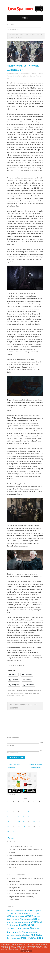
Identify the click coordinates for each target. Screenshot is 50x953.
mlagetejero (10, 73)
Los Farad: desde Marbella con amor (26, 894)
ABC (8, 910)
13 (29, 817)
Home (16, 35)
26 (24, 827)
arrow (31, 913)
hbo (34, 691)
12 (24, 817)
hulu (11, 922)
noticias (28, 924)
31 (13, 832)
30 (8, 832)
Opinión (15, 76)
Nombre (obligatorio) (13, 737)
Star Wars (22, 935)
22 (39, 822)
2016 (22, 35)
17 (13, 822)
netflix (19, 925)
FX (21, 919)
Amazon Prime (23, 910)
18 (19, 822)
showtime (27, 932)
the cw (35, 934)
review (26, 928)
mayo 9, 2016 (19, 73)
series (22, 696)
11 (19, 817)
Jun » (13, 838)
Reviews (20, 76)
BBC (34, 913)
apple (17, 913)
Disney (38, 916)
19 (24, 822)
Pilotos (20, 929)
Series (9, 78)
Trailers (31, 937)
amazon (14, 910)
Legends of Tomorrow (21, 922)
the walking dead (16, 938)
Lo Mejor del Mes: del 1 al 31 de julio (21, 846)
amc (13, 913)
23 (8, 827)
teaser (28, 935)
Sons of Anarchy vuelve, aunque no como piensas (25, 861)
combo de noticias (17, 916)
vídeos (39, 937)
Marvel (32, 921)
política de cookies (43, 947)
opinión (21, 693)
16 (8, 822)
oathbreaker (14, 693)
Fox (18, 919)
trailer (24, 937)
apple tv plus (23, 913)
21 (34, 822)
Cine (9, 915)
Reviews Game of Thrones (32, 76)
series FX (20, 932)
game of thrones (18, 691)
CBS (38, 913)
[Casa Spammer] (25, 8)
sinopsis (34, 932)
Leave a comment (30, 73)
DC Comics (30, 915)
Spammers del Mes (12, 935)
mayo (27, 35)
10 (13, 817)
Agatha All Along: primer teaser (31, 890)
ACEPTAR (26, 951)
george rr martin (28, 691)
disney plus (12, 919)
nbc (14, 925)
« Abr (8, 838)
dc (23, 916)
